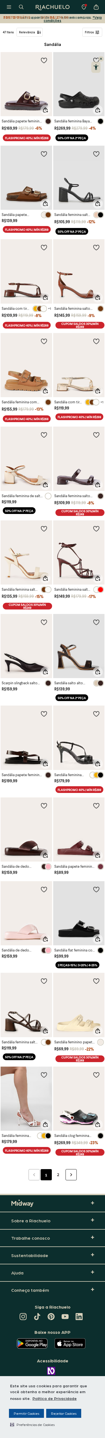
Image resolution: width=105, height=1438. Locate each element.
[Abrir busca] (21, 7)
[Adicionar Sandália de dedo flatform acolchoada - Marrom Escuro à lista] (44, 805)
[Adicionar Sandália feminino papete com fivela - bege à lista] (96, 981)
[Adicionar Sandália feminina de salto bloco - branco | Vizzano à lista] (44, 434)
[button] (32, 1424)
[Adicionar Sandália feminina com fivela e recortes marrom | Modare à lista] (44, 341)
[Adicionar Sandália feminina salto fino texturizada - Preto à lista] (96, 713)
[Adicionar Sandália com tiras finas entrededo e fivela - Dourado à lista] (96, 341)
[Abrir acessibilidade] (96, 67)
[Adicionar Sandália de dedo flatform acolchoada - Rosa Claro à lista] (44, 889)
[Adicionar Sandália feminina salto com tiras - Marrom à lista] (44, 981)
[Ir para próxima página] (71, 1174)
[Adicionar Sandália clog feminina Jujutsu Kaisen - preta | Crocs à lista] (96, 1074)
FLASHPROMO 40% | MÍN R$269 (26, 138)
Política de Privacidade (54, 1398)
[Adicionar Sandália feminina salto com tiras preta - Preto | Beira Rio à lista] (96, 153)
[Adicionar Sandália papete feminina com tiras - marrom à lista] (44, 60)
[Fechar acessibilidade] (101, 59)
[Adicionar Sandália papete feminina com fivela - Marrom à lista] (44, 713)
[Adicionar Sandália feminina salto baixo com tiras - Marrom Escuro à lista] (96, 434)
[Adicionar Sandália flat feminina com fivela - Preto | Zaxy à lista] (96, 889)
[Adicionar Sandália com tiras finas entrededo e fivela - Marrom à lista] (44, 247)
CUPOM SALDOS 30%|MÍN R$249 (80, 325)
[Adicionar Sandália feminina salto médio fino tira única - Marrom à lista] (96, 247)
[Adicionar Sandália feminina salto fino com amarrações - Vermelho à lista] (96, 528)
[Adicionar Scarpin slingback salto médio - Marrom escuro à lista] (44, 622)
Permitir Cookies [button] (26, 1413)
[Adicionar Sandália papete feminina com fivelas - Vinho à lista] (96, 805)
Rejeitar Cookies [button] (63, 1413)
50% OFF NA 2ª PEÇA (72, 138)
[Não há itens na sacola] (96, 7)
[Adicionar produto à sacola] (45, 110)
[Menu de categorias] (9, 7)
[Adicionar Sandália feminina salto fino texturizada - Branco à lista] (44, 1074)
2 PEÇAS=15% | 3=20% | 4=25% (77, 965)
